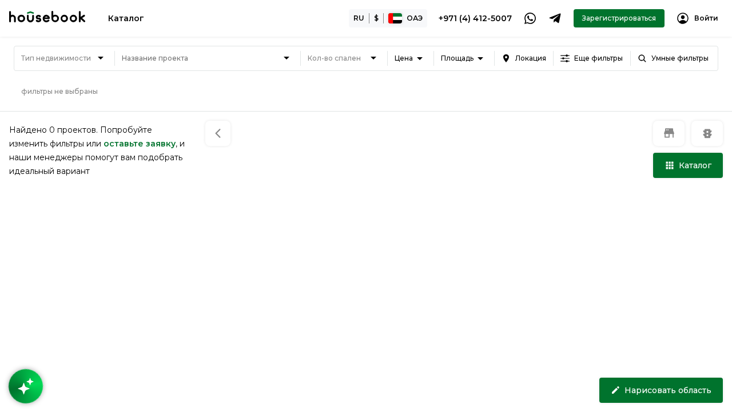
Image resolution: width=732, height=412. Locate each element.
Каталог (126, 18)
